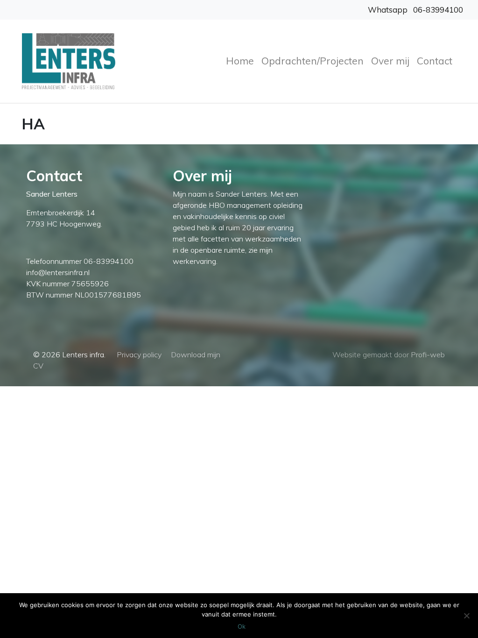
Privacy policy (139, 354)
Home (240, 61)
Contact (434, 61)
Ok (242, 626)
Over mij (390, 61)
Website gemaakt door (388, 354)
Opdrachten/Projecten (312, 61)
